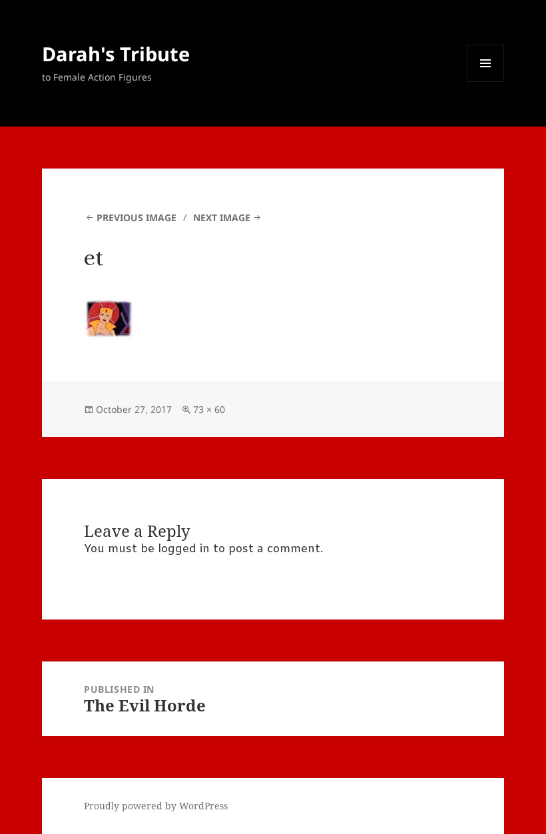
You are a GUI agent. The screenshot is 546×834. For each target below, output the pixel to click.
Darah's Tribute (116, 54)
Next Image (221, 217)
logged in (184, 549)
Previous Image (136, 217)
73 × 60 (209, 409)
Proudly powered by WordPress (156, 805)
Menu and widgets (485, 81)
